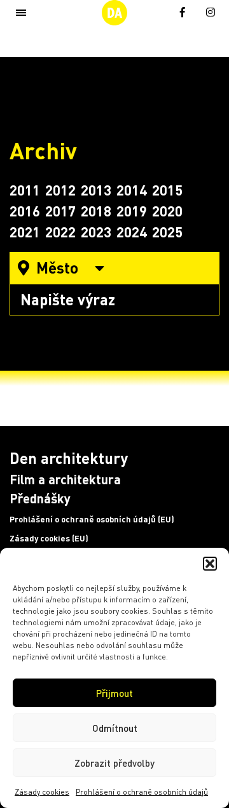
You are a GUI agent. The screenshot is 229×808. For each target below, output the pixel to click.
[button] (210, 563)
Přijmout (114, 693)
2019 (131, 211)
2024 (131, 232)
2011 (25, 190)
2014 (131, 190)
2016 (25, 211)
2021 (25, 232)
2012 (60, 190)
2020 (167, 211)
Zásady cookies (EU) (49, 538)
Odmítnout (114, 728)
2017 (60, 211)
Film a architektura (65, 479)
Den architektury (69, 458)
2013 (96, 190)
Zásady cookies (42, 792)
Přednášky (40, 498)
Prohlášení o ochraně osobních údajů (142, 792)
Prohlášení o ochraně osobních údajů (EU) (92, 519)
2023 (96, 232)
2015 (167, 190)
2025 (167, 232)
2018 (96, 211)
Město (57, 267)
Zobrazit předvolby (114, 763)
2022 (60, 232)
